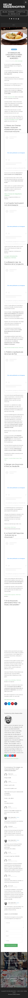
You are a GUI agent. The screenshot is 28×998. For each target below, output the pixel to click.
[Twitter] (8, 756)
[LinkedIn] (12, 756)
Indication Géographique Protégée (11, 119)
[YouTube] (15, 756)
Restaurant (14, 49)
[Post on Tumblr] (15, 703)
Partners (18, 994)
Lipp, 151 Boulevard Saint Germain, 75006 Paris (13, 347)
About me (10, 994)
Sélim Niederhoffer (19, 60)
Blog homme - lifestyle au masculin (14, 13)
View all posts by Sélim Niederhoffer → (11, 758)
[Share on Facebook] (5, 703)
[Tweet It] (9, 703)
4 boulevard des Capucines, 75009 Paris (12, 594)
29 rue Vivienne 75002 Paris (10, 527)
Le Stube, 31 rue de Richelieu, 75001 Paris (12, 680)
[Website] (5, 756)
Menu (13, 24)
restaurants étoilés (11, 96)
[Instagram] (10, 756)
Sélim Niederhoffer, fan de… (10, 699)
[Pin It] (12, 703)
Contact (14, 994)
